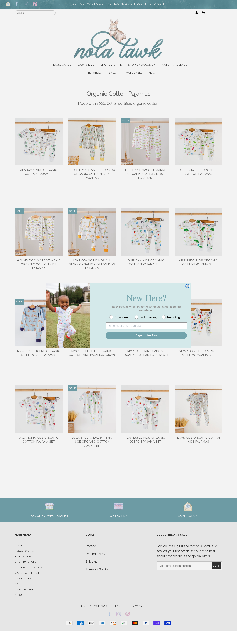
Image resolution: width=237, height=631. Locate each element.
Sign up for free (146, 335)
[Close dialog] (187, 286)
